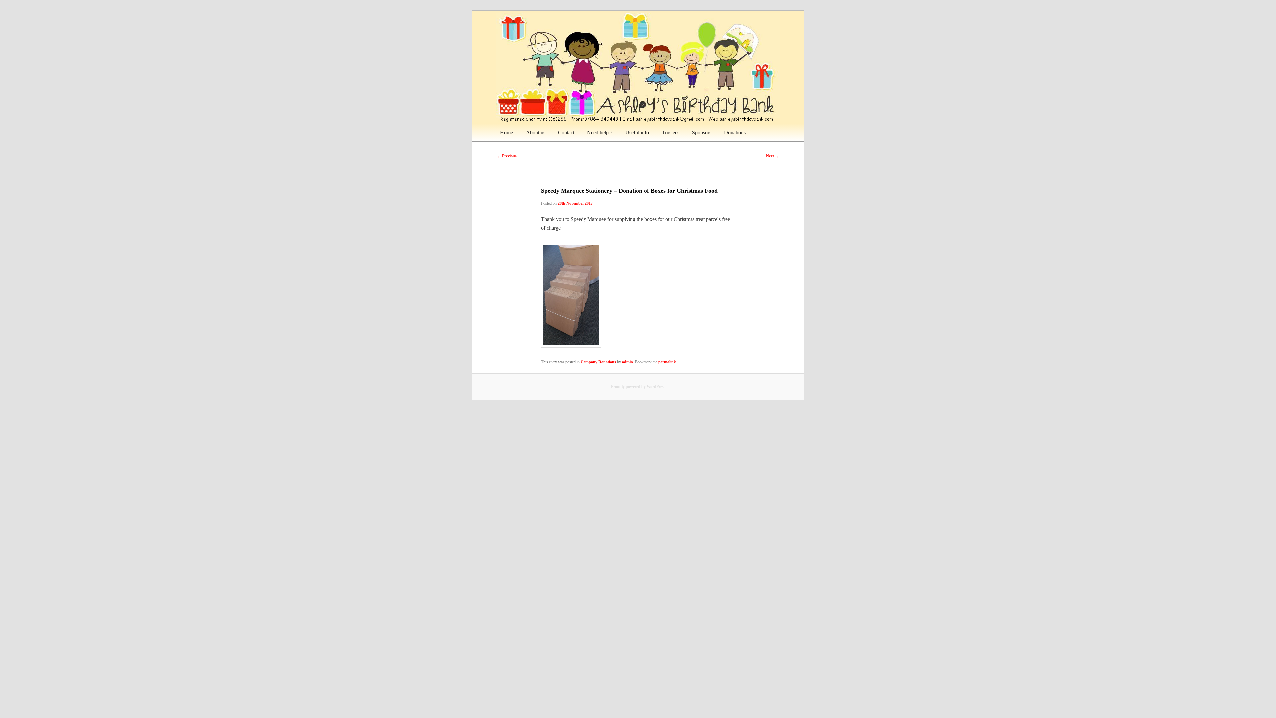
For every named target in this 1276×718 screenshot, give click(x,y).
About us (535, 132)
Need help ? (599, 132)
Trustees (670, 132)
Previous (507, 156)
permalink (667, 362)
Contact (566, 132)
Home (506, 132)
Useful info (637, 132)
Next (772, 156)
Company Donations (598, 362)
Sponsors (701, 132)
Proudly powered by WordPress (638, 386)
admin (627, 362)
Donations (735, 132)
